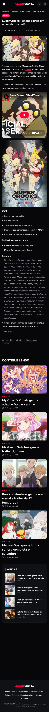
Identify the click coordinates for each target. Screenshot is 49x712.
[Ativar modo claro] (45, 4)
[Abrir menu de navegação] (4, 4)
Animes (6, 15)
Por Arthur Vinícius (12, 30)
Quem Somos (9, 692)
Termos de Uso (37, 692)
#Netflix (19, 340)
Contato (24, 699)
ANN (10, 331)
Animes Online (11, 695)
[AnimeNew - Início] (24, 4)
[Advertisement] (24, 645)
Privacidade (23, 692)
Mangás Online (26, 695)
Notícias (15, 12)
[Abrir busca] (39, 4)
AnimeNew (6, 12)
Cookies (39, 695)
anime (28, 69)
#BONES (9, 340)
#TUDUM (6, 344)
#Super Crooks (31, 340)
